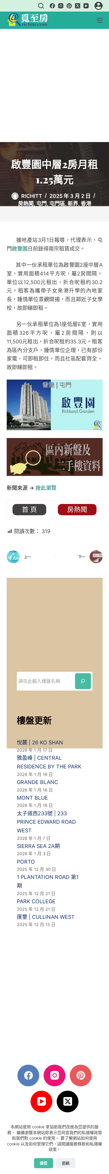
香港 (86, 203)
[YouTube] (86, 5)
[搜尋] (41, 6)
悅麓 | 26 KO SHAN (40, 742)
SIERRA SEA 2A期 (38, 846)
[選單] (100, 20)
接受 (43, 1163)
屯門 (41, 203)
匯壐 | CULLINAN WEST (46, 917)
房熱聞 (26, 203)
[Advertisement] (54, 85)
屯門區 (57, 203)
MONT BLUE (32, 798)
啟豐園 (20, 249)
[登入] (98, 6)
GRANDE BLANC (37, 782)
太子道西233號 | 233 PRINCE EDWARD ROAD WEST (46, 821)
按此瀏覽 (45, 488)
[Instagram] (60, 5)
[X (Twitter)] (77, 5)
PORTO (26, 862)
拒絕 (65, 1163)
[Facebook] (52, 5)
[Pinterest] (69, 5)
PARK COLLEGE (36, 901)
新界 (73, 203)
